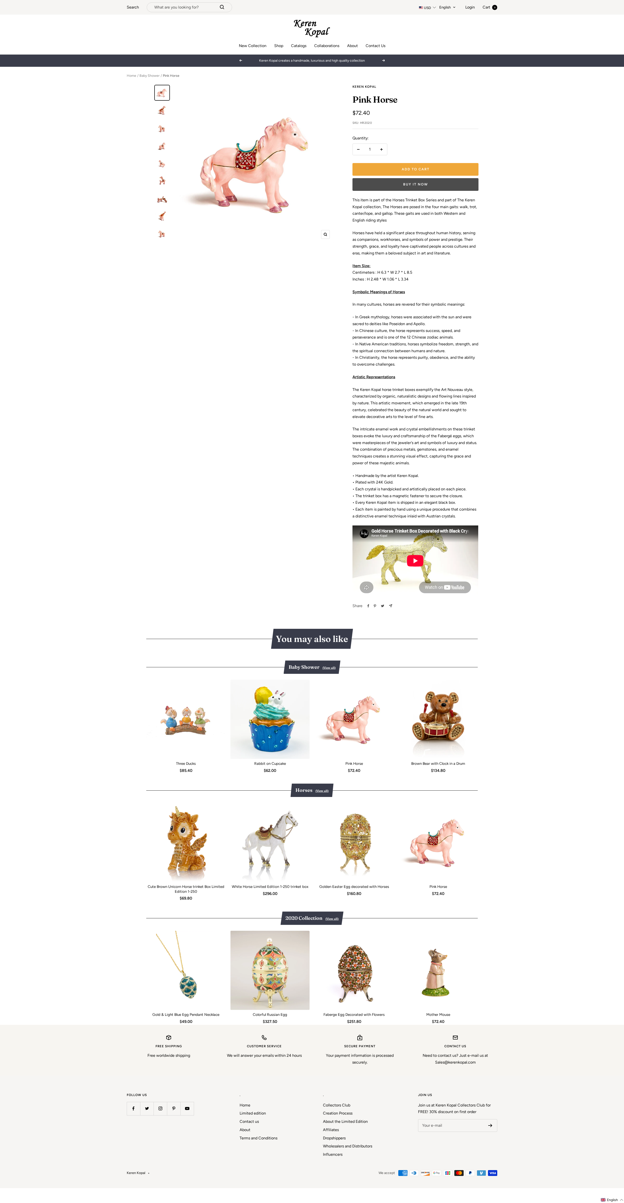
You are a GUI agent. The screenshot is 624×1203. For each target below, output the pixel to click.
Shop (278, 45)
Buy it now (415, 184)
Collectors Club (336, 1105)
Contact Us (375, 45)
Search (133, 7)
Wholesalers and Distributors (347, 1146)
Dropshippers (334, 1138)
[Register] (490, 1125)
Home (131, 76)
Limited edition (253, 1113)
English (445, 7)
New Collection (252, 45)
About (352, 45)
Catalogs (298, 45)
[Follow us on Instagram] (160, 1108)
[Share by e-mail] (390, 605)
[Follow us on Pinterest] (173, 1108)
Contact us (249, 1121)
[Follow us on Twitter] (147, 1108)
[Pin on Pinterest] (375, 606)
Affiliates (331, 1129)
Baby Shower (149, 76)
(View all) (329, 667)
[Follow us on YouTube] (187, 1108)
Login (470, 7)
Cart (489, 7)
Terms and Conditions (258, 1138)
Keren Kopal (364, 86)
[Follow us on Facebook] (133, 1108)
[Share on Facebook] (368, 606)
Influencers (332, 1154)
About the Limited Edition (345, 1121)
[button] (612, 1200)
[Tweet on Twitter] (382, 606)
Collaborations (326, 45)
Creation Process (337, 1113)
